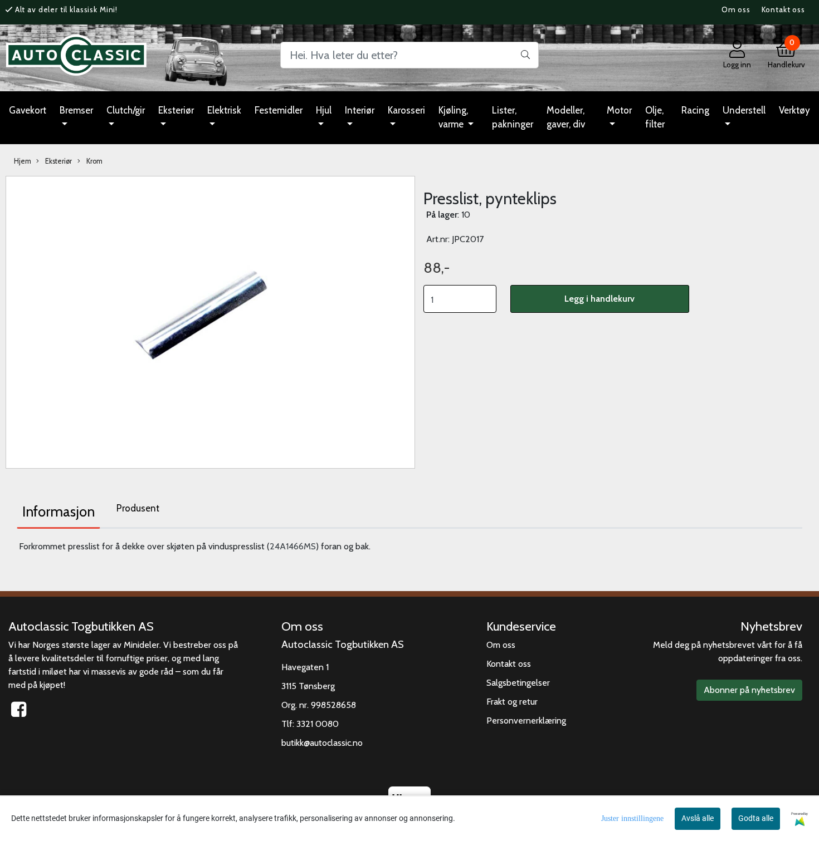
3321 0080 (317, 724)
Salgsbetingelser (518, 682)
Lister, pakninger (512, 117)
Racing (695, 110)
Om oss (736, 9)
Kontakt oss (783, 9)
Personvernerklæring (526, 720)
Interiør (359, 110)
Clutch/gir (125, 110)
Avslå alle (697, 818)
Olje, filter (655, 117)
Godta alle (755, 818)
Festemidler (279, 110)
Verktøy (794, 110)
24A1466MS (293, 546)
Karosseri (406, 110)
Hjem (22, 161)
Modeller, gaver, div (566, 117)
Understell (744, 110)
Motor (619, 110)
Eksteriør (176, 110)
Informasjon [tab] (58, 511)
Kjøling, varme (453, 117)
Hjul (324, 110)
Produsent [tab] (137, 508)
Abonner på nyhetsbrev (749, 690)
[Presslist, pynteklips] (210, 321)
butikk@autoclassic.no (322, 742)
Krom (94, 161)
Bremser (76, 110)
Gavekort (27, 110)
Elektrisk (224, 110)
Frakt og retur (512, 701)
